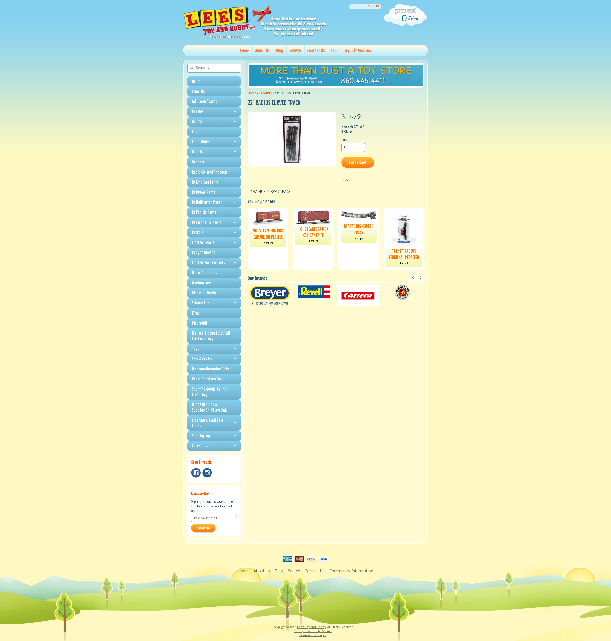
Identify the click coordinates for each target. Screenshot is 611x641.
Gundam (198, 161)
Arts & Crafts (202, 358)
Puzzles (198, 111)
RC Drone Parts (203, 192)
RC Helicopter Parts (207, 202)
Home (244, 50)
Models (197, 151)
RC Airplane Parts (205, 182)
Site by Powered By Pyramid (313, 631)
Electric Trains (203, 242)
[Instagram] (207, 473)
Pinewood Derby (204, 292)
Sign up (373, 6)
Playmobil (199, 323)
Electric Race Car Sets (208, 262)
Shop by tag (201, 435)
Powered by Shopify (313, 635)
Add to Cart (358, 162)
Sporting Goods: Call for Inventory (210, 391)
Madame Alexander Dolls (210, 368)
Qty (344, 140)
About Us (262, 50)
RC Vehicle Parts (204, 212)
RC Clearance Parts (206, 222)
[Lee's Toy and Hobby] (255, 38)
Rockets (198, 232)
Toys (195, 348)
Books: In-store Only (208, 378)
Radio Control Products (210, 172)
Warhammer (201, 282)
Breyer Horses (203, 252)
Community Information (351, 50)
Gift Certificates (204, 101)
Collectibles (201, 141)
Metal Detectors (204, 272)
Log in (356, 6)
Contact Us (316, 50)
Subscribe (203, 528)
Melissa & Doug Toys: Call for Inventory (211, 335)
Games (197, 121)
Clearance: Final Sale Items (207, 422)
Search (295, 50)
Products (265, 93)
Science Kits (201, 302)
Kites (196, 313)
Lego (195, 131)
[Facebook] (196, 473)
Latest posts (201, 445)
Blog (279, 50)
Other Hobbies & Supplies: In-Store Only (210, 407)
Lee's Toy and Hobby (311, 627)
